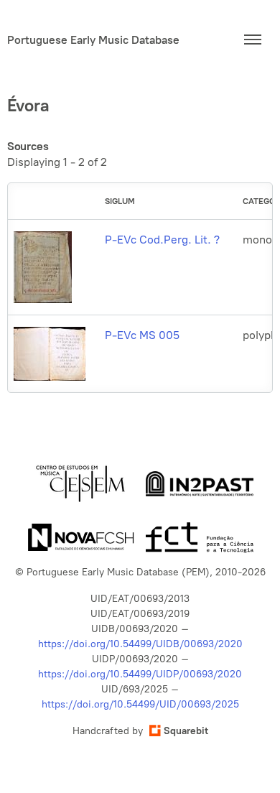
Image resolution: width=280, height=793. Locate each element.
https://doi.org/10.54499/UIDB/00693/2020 (140, 644)
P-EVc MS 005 (142, 335)
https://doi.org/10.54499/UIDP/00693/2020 (140, 674)
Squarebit (186, 731)
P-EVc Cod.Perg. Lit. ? (162, 239)
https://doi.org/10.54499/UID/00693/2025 (140, 704)
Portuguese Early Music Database (93, 40)
